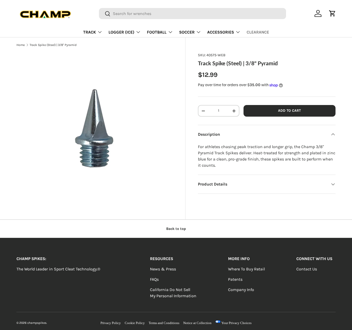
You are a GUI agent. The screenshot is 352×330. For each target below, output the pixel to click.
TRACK (89, 32)
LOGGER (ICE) (121, 32)
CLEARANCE (258, 32)
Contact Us (306, 269)
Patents (235, 279)
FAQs (154, 279)
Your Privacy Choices (236, 323)
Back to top (176, 229)
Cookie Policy (135, 323)
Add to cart (289, 111)
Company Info (241, 289)
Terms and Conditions (164, 323)
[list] (95, 131)
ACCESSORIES (220, 32)
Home (20, 45)
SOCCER (187, 32)
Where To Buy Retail (246, 269)
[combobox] (192, 13)
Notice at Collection (197, 323)
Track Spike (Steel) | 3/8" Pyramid (53, 45)
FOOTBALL (156, 32)
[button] (332, 13)
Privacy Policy (110, 323)
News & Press (163, 269)
